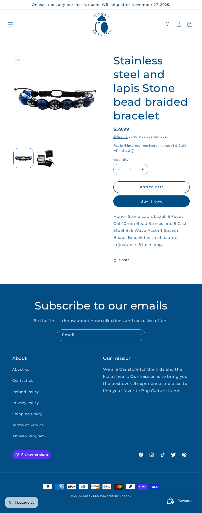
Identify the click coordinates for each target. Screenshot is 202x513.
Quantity (120, 159)
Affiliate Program (28, 436)
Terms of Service (28, 425)
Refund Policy (25, 392)
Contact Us (22, 380)
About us (20, 369)
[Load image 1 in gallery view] (23, 158)
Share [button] (124, 260)
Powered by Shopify (115, 496)
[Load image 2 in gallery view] (45, 158)
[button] (10, 24)
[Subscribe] (139, 335)
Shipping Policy (27, 414)
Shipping (120, 136)
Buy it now (151, 201)
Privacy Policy (25, 403)
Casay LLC (91, 496)
